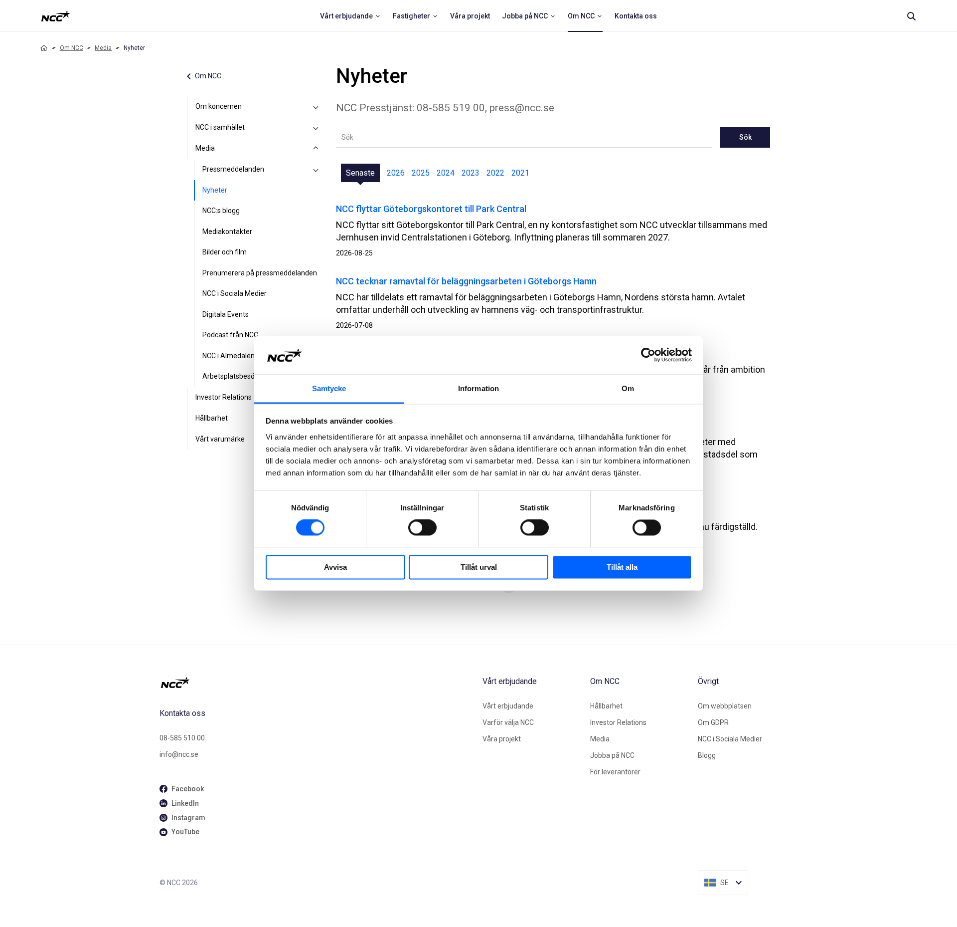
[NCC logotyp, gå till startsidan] (317, 683)
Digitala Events (225, 314)
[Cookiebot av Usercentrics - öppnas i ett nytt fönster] (648, 355)
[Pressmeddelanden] (316, 169)
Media (103, 47)
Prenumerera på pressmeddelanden (259, 273)
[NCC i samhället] (316, 127)
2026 (396, 173)
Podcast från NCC (230, 335)
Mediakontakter (227, 231)
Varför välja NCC (508, 722)
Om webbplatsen (725, 706)
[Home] (44, 48)
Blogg (707, 755)
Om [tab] (628, 388)
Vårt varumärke (220, 439)
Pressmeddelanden (233, 169)
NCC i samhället (220, 127)
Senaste (360, 173)
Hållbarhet (211, 418)
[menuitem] (350, 16)
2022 (495, 173)
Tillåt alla (622, 567)
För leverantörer (615, 772)
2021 (520, 173)
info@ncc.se (179, 754)
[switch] (422, 528)
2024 (446, 173)
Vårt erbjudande (507, 706)
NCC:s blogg (221, 211)
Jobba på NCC (612, 755)
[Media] (316, 148)
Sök (745, 137)
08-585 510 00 (182, 738)
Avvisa (335, 567)
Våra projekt (501, 739)
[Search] (911, 16)
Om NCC (71, 47)
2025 (421, 173)
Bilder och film (224, 252)
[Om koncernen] (316, 106)
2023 (470, 173)
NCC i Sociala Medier (234, 293)
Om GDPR (713, 722)
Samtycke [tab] (329, 388)
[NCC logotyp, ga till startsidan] (55, 16)
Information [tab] (478, 388)
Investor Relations (223, 397)
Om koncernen (218, 106)
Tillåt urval (479, 567)
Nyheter (214, 190)
